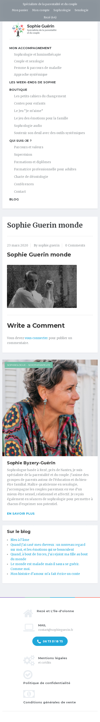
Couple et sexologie (29, 61)
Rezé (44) (50, 17)
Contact (20, 192)
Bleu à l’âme (19, 540)
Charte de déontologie (31, 177)
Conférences (24, 184)
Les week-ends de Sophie (32, 82)
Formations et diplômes (32, 162)
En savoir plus (21, 513)
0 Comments (75, 245)
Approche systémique (30, 75)
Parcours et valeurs (28, 147)
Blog (14, 199)
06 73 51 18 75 (52, 641)
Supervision (23, 155)
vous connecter (36, 338)
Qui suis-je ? (20, 140)
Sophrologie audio (28, 126)
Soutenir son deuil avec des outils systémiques (49, 133)
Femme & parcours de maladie (38, 68)
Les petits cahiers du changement (40, 96)
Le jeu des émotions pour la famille (41, 118)
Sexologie (81, 10)
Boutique (18, 89)
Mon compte (41, 10)
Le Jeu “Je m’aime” (28, 111)
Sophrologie (62, 10)
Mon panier (20, 10)
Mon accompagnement (30, 48)
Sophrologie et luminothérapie (37, 55)
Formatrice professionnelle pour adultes (45, 169)
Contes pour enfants (29, 103)
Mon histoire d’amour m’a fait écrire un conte (45, 574)
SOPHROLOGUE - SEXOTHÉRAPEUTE (28, 365)
